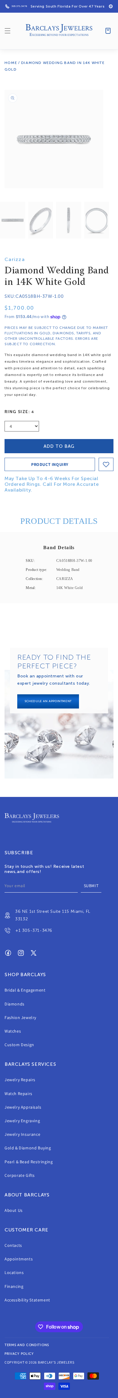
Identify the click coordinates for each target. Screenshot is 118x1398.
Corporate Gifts (20, 1175)
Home (11, 63)
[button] (7, 30)
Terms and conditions (27, 1345)
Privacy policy (19, 1354)
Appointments (19, 1259)
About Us (14, 1210)
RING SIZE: (19, 411)
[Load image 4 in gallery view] (96, 220)
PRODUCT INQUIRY (49, 464)
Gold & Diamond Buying (28, 1148)
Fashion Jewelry (20, 1017)
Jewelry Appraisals (23, 1107)
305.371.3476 (19, 6)
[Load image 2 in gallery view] (40, 220)
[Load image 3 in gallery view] (68, 220)
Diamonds (15, 1004)
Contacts (13, 1245)
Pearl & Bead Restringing (29, 1161)
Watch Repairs (18, 1093)
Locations (14, 1272)
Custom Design (19, 1044)
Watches (13, 1031)
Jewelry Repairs (20, 1079)
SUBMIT (91, 885)
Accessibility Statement (27, 1300)
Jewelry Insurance (22, 1134)
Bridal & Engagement (25, 990)
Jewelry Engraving (22, 1120)
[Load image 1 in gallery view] (12, 220)
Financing (14, 1286)
